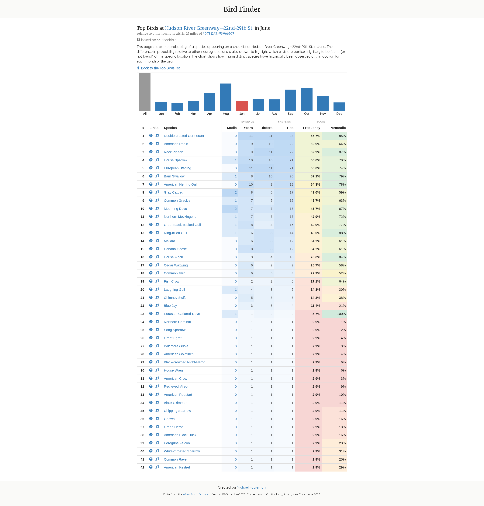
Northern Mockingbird (180, 217)
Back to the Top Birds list (160, 68)
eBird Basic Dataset (196, 494)
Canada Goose (175, 249)
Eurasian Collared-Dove (182, 314)
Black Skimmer (175, 403)
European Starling (177, 168)
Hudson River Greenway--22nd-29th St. (209, 28)
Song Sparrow (174, 330)
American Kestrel (177, 467)
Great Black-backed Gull (182, 225)
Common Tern (174, 273)
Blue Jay (170, 306)
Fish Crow (171, 281)
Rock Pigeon (173, 152)
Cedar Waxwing (176, 265)
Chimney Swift (175, 298)
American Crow (175, 378)
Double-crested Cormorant (184, 136)
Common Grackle (177, 200)
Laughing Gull (174, 289)
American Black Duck (180, 435)
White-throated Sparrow (182, 451)
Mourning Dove (175, 209)
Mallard (169, 241)
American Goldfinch (179, 354)
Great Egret (173, 338)
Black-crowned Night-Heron (185, 362)
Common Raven (176, 459)
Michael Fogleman (251, 487)
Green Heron (174, 427)
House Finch (173, 257)
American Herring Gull (180, 184)
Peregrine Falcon (177, 443)
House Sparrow (175, 160)
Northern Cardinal (177, 322)
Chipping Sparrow (177, 411)
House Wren (173, 370)
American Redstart (178, 395)
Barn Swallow (174, 176)
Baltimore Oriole (176, 346)
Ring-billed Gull (175, 233)
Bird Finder (242, 9)
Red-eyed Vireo (176, 386)
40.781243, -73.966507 (218, 33)
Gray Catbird (173, 192)
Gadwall (170, 419)
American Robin (176, 144)
